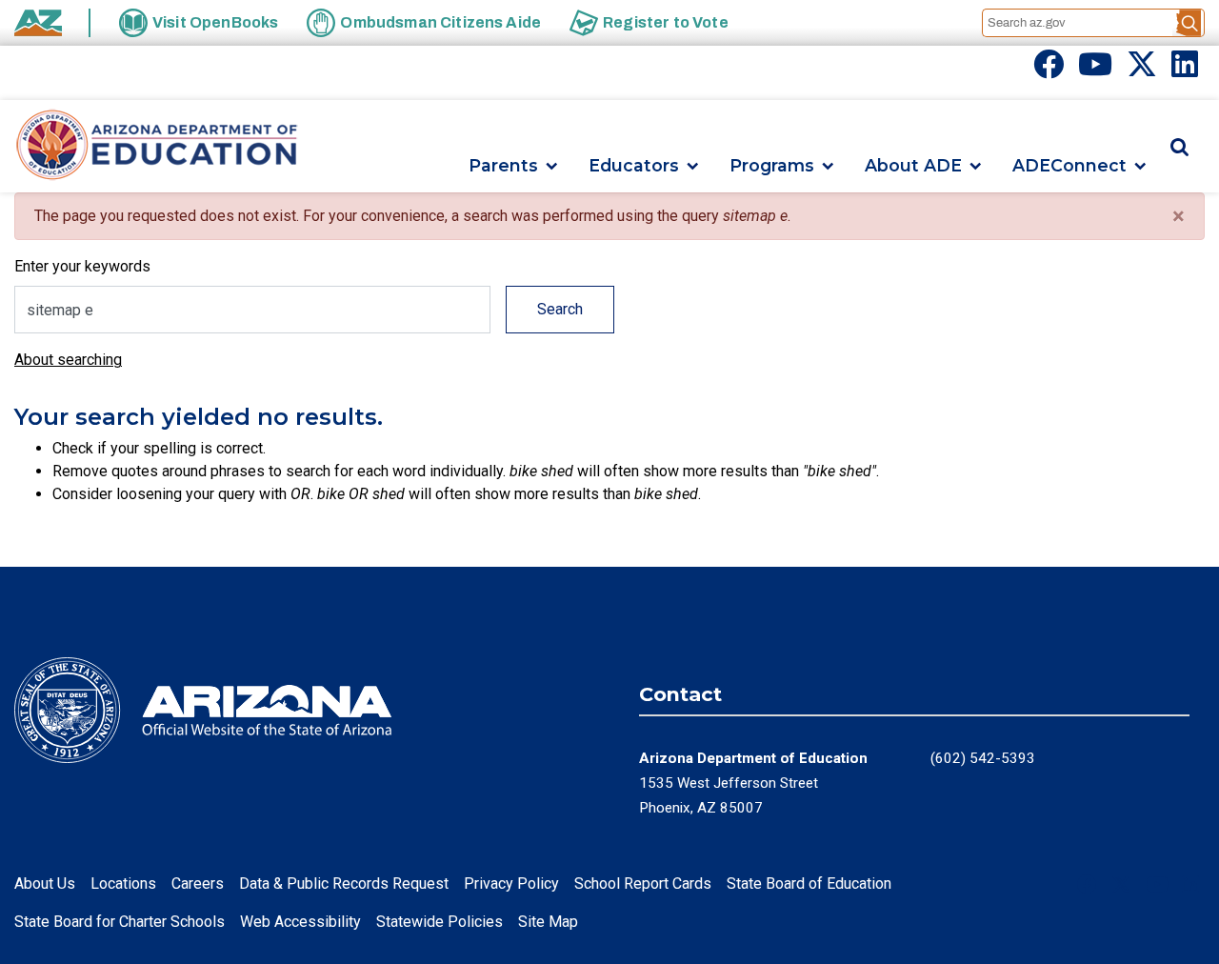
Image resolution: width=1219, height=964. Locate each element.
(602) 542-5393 (982, 758)
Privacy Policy (511, 883)
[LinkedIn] (1184, 70)
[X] (1142, 70)
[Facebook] (1048, 70)
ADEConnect (1069, 166)
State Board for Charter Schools (119, 922)
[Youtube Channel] (1095, 70)
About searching (68, 360)
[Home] (157, 146)
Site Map (548, 922)
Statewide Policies (439, 922)
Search (560, 309)
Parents (503, 166)
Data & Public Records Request (344, 883)
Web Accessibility (300, 922)
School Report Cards (642, 883)
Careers (197, 883)
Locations (123, 883)
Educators (634, 166)
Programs (771, 166)
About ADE (913, 166)
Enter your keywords (82, 266)
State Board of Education (809, 883)
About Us (44, 883)
